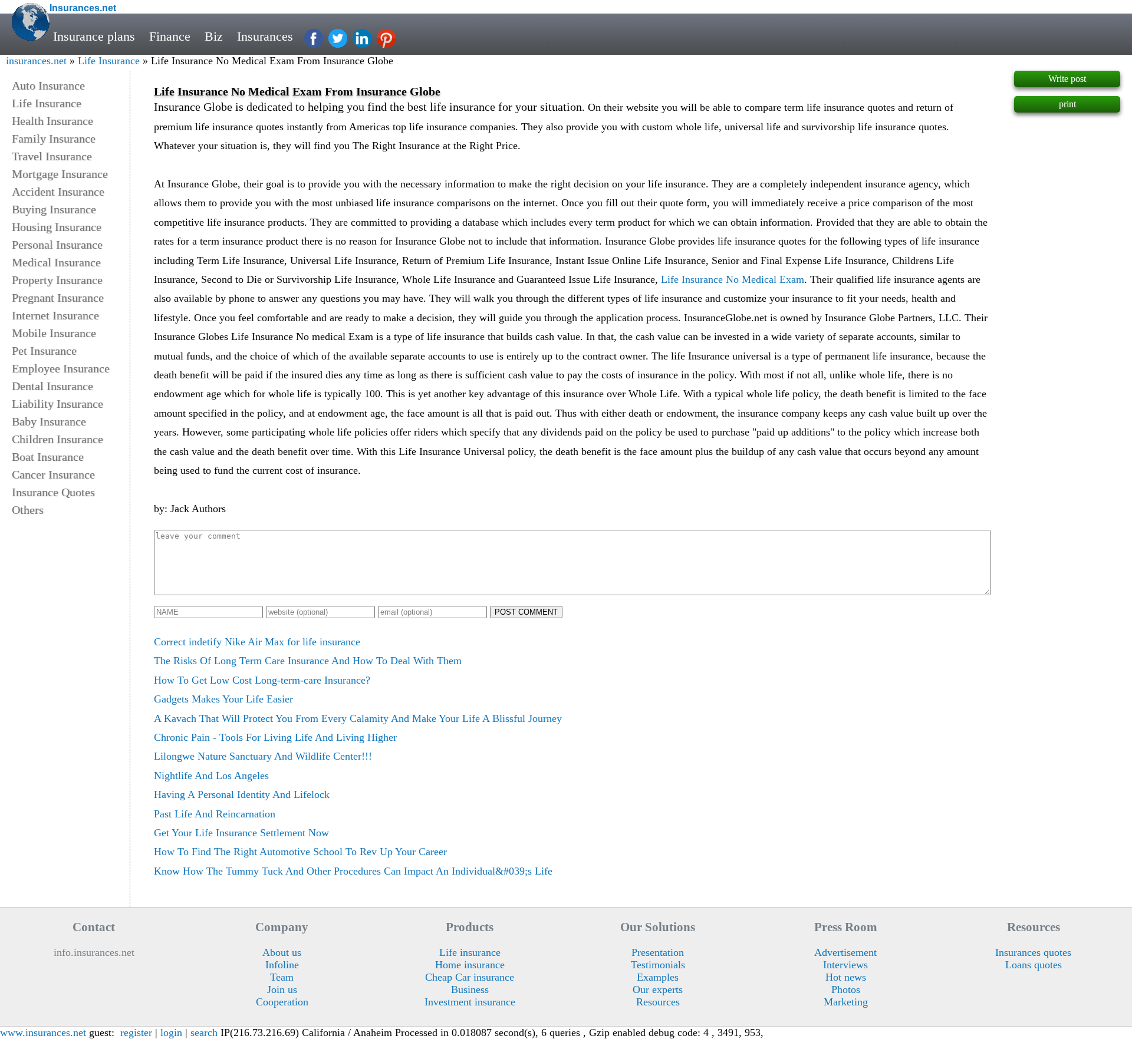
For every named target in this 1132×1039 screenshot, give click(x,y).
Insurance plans (94, 36)
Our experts (658, 989)
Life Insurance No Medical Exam (732, 279)
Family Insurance (54, 138)
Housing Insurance (56, 226)
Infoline (282, 965)
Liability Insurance (57, 403)
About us (281, 952)
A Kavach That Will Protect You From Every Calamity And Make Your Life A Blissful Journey (358, 718)
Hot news (845, 977)
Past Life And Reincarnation (214, 814)
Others (28, 509)
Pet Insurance (44, 350)
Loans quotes (1033, 965)
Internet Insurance (55, 315)
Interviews (845, 965)
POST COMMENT (526, 612)
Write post (1067, 79)
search (204, 1032)
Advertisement (845, 952)
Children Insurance (57, 439)
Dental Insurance (52, 386)
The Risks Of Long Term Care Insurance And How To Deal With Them (308, 661)
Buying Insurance (54, 209)
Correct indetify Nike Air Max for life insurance (257, 642)
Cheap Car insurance (469, 977)
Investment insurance (469, 1002)
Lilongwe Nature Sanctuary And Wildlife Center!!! (263, 756)
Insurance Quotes (53, 492)
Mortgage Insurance (60, 173)
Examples (658, 977)
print (1067, 104)
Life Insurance (109, 61)
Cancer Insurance (53, 474)
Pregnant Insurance (58, 297)
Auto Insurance (48, 85)
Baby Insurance (49, 421)
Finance (169, 36)
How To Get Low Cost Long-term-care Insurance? (262, 680)
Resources (658, 1002)
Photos (845, 989)
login (171, 1032)
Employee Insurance (61, 368)
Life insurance (470, 952)
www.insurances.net (43, 1032)
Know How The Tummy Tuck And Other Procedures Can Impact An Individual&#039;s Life (353, 871)
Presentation (657, 952)
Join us (282, 989)
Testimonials (658, 965)
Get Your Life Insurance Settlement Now (241, 833)
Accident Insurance (58, 191)
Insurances (265, 36)
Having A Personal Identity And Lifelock (242, 794)
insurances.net (36, 61)
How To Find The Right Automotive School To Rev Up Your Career (300, 851)
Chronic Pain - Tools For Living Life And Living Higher (275, 737)
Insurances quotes (1033, 952)
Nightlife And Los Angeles (211, 775)
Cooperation (282, 1002)
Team (282, 977)
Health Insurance (52, 120)
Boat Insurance (48, 456)
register (136, 1032)
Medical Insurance (56, 262)
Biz (214, 36)
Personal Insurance (57, 244)
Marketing (846, 1002)
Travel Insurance (52, 156)
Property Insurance (57, 279)
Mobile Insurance (54, 332)
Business (470, 989)
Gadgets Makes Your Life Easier (223, 699)
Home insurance (470, 965)
